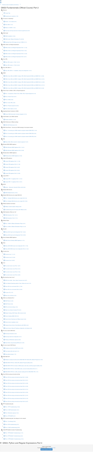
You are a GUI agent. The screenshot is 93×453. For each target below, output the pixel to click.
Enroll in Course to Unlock (46, 449)
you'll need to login (51, 447)
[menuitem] (1, 3)
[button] (1, 1)
